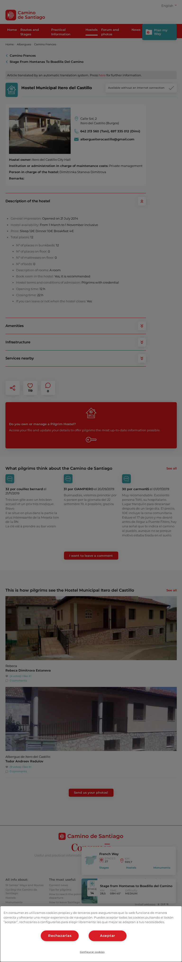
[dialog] (91, 934)
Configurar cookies (92, 952)
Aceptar (107, 936)
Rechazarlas (59, 936)
